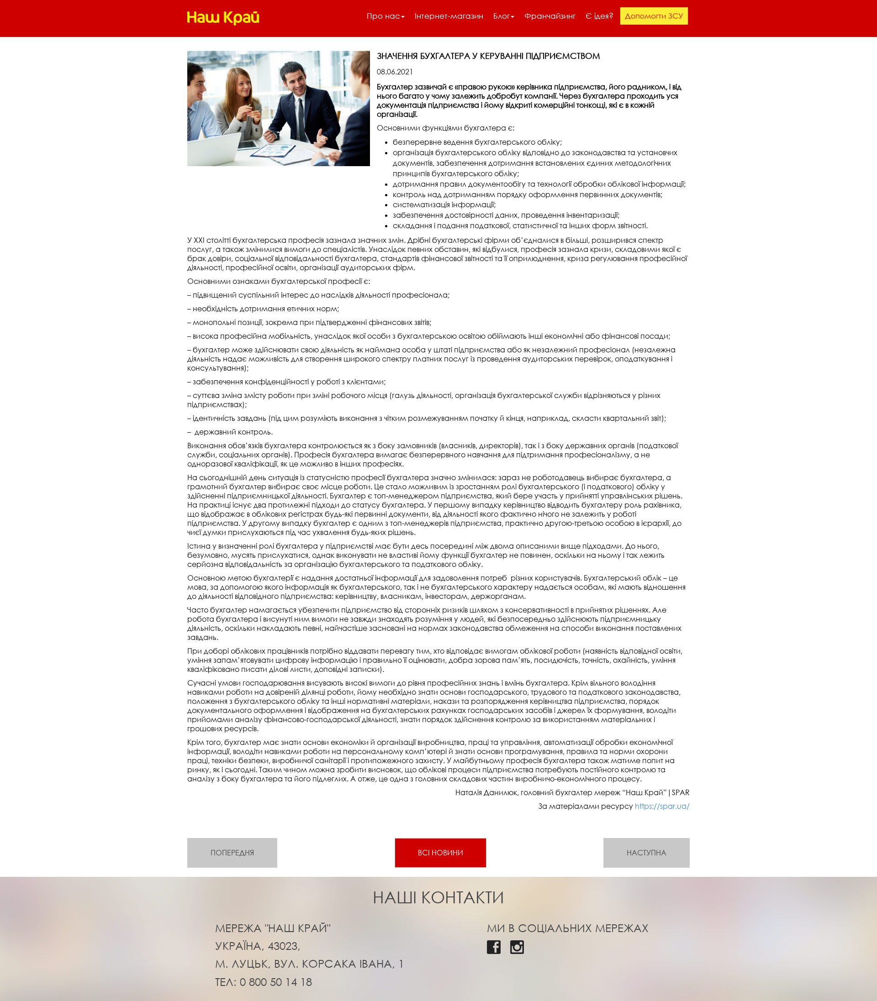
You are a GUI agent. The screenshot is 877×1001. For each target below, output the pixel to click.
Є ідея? (599, 16)
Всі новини (440, 852)
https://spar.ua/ (662, 806)
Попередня (232, 852)
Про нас (383, 16)
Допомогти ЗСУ (653, 16)
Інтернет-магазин (449, 16)
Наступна (646, 852)
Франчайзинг (550, 16)
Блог (501, 16)
